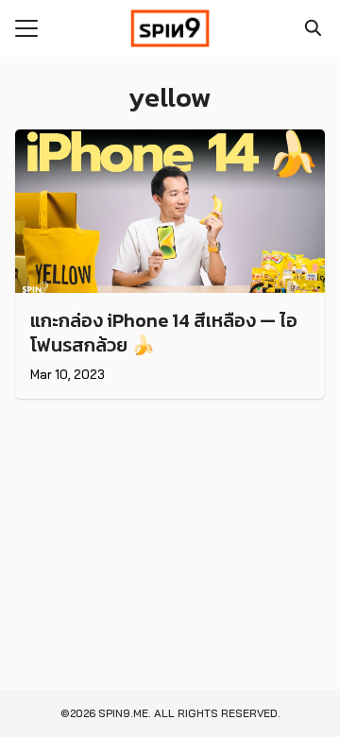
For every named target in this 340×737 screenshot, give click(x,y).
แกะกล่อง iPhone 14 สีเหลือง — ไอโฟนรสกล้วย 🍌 (164, 332)
